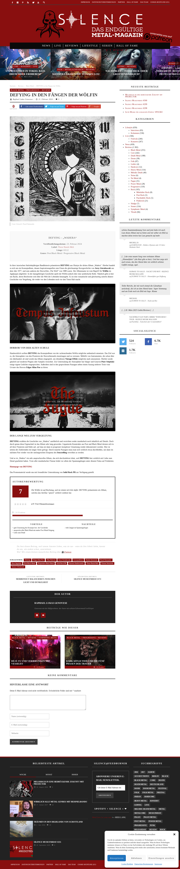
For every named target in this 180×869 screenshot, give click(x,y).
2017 (143, 772)
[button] (174, 834)
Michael (133, 298)
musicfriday (155, 813)
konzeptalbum (78, 560)
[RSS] (28, 2)
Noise (133, 175)
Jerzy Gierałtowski (64, 560)
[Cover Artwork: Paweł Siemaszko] (62, 168)
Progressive (33, 90)
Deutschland (156, 784)
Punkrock (140, 201)
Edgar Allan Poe (38, 560)
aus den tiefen (141, 776)
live (147, 805)
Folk (60, 70)
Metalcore (139, 813)
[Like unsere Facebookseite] (148, 341)
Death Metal (135, 156)
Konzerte (26, 66)
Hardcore (134, 167)
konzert (154, 801)
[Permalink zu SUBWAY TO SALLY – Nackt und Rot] (125, 300)
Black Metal (30, 86)
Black (165, 776)
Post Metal (139, 821)
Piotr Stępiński (16, 563)
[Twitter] (33, 2)
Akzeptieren (117, 858)
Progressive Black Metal (46, 563)
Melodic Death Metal (145, 809)
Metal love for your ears (101, 817)
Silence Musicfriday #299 (136, 104)
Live (35, 66)
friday (137, 797)
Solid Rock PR (61, 563)
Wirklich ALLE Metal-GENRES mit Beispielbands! (60, 802)
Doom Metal (149, 788)
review (153, 830)
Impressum (158, 864)
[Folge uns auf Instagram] (123, 350)
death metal (140, 784)
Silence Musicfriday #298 (136, 108)
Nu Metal (134, 178)
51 (52, 805)
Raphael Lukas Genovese (23, 99)
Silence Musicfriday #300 (136, 100)
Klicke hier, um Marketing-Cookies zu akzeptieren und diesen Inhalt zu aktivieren (63, 314)
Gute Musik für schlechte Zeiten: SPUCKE (144, 112)
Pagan (133, 181)
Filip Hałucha (51, 560)
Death (162, 780)
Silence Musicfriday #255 (47, 842)
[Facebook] (12, 2)
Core (15, 66)
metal (162, 809)
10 (50, 825)
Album (151, 772)
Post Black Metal (29, 563)
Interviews (135, 130)
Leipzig (137, 805)
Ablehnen (136, 858)
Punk (152, 825)
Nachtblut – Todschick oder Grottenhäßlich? (126, 72)
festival (162, 788)
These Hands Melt (66, 247)
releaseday (140, 830)
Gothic (121, 66)
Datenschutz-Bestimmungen (143, 864)
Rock (133, 189)
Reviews (90, 70)
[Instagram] (17, 2)
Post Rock (140, 195)
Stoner (133, 206)
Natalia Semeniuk (91, 560)
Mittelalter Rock (74, 70)
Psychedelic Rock (143, 198)
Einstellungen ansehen (161, 858)
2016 (136, 772)
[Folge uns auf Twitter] (123, 341)
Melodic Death (136, 173)
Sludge (133, 204)
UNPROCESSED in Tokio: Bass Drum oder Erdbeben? (25, 72)
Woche (23, 775)
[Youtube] (38, 2)
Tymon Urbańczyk (18, 567)
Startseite (13, 86)
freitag (161, 793)
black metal (140, 780)
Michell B (133, 243)
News (127, 144)
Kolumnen (135, 133)
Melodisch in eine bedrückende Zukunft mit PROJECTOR (143, 96)
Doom (133, 158)
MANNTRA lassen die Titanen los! (76, 74)
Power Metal (136, 184)
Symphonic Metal (48, 638)
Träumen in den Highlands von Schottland (58, 822)
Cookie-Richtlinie (127, 864)
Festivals (134, 139)
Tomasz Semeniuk (107, 563)
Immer (75, 775)
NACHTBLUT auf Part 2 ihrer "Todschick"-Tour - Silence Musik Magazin (148, 318)
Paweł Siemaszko (105, 560)
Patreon (67, 552)
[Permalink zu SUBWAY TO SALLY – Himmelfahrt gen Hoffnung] (125, 273)
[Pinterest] (22, 2)
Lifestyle (128, 127)
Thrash (133, 212)
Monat (49, 775)
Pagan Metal (150, 817)
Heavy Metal (136, 170)
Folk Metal (148, 793)
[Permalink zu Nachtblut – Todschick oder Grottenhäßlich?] (125, 319)
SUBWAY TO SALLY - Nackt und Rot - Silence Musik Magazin (149, 273)
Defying (27, 560)
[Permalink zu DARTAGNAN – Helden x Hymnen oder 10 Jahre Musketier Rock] (125, 244)
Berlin (155, 776)
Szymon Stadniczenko (76, 563)
